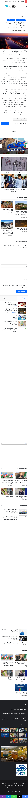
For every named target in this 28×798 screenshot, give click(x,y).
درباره (18, 788)
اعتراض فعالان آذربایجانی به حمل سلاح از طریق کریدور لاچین (10, 510)
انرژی (15, 788)
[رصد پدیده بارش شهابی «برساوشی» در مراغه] (21, 223)
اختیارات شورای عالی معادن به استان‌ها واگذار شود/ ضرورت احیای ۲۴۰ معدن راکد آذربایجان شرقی (10, 517)
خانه (24, 16)
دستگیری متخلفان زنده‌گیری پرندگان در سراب (7, 210)
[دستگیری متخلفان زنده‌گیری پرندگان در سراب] (7, 204)
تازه (13, 298)
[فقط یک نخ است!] (7, 491)
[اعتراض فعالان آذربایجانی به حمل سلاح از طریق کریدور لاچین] (23, 511)
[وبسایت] (14, 134)
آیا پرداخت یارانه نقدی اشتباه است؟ (9, 630)
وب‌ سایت (25, 279)
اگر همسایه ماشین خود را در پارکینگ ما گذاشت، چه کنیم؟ (11, 309)
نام (26, 266)
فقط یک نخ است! (9, 496)
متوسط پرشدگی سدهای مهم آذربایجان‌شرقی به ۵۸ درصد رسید (21, 482)
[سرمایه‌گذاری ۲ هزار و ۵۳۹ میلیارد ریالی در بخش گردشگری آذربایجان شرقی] (7, 224)
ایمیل (25, 273)
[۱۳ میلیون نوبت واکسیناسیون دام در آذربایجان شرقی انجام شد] (23, 638)
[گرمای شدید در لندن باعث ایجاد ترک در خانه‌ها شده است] (23, 740)
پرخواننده (22, 298)
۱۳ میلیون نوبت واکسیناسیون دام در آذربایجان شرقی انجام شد (9, 637)
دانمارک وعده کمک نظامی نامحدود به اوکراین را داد (14, 1)
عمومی (11, 788)
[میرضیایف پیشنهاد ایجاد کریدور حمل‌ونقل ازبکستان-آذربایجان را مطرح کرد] (7, 475)
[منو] (2, 7)
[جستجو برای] (26, 7)
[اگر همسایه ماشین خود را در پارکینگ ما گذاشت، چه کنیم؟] (22, 311)
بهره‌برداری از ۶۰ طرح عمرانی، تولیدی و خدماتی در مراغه (21, 693)
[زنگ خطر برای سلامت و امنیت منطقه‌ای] (22, 317)
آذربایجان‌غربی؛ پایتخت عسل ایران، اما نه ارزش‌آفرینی (16, 759)
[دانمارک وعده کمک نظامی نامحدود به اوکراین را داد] (21, 491)
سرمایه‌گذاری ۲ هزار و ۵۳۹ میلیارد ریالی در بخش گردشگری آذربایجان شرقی (8, 232)
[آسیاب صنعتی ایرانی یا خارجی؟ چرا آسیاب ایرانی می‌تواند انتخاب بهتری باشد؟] (14, 740)
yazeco (23, 28)
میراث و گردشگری (11, 20)
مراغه (15, 119)
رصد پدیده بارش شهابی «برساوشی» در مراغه (22, 228)
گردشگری (23, 119)
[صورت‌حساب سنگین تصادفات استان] (23, 730)
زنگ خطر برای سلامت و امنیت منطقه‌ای (10, 316)
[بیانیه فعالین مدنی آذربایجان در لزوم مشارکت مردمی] (22, 304)
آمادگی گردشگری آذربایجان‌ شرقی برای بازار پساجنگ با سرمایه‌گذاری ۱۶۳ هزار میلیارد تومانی (21, 213)
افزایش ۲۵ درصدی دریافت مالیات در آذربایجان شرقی (15, 643)
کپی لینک (5, 124)
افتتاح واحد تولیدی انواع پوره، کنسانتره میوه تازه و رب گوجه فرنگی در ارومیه (9, 329)
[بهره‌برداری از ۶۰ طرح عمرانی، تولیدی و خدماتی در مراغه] (21, 687)
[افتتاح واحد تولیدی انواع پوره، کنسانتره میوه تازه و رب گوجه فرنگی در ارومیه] (22, 384)
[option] (14, 146)
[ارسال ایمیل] (21, 28)
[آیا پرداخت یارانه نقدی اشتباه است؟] (23, 632)
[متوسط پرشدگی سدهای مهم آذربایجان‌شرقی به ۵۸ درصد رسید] (21, 475)
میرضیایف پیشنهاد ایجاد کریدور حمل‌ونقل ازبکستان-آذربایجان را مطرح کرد (7, 482)
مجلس (7, 788)
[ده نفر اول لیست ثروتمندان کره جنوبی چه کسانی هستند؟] (22, 323)
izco (6, 785)
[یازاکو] (10, 6)
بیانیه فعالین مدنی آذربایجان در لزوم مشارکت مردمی (10, 303)
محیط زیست (19, 20)
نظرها (4, 298)
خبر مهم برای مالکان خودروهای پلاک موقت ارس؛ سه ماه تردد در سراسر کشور (14, 149)
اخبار (22, 16)
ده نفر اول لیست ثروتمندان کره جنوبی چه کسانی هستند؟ (10, 322)
